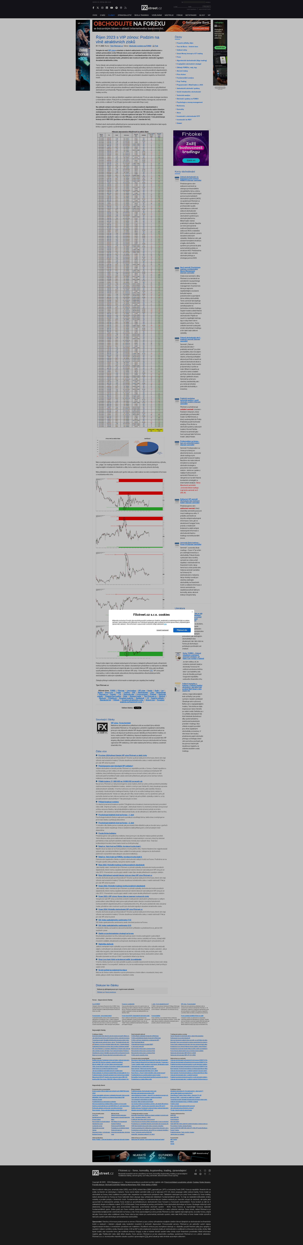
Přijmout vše (182, 630)
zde (165, 624)
